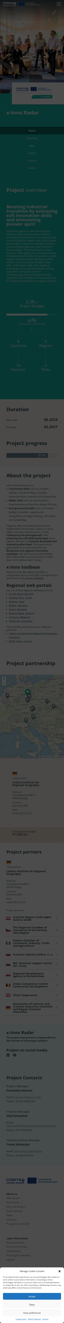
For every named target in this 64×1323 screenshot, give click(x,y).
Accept (32, 1296)
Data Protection (34, 1319)
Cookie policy (21, 1319)
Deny (32, 1304)
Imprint (45, 1319)
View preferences (32, 1312)
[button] (59, 1271)
